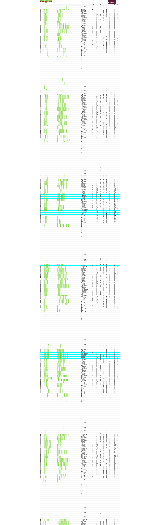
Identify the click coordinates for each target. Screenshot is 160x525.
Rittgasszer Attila (46, 393)
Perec (58, 377)
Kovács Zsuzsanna (47, 253)
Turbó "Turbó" (59, 338)
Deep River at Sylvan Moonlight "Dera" (63, 393)
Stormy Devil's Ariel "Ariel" (61, 515)
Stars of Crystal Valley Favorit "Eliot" (63, 375)
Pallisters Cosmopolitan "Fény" (62, 115)
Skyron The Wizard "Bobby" (61, 64)
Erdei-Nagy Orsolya (47, 89)
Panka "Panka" (59, 511)
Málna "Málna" (59, 488)
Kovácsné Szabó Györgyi (48, 259)
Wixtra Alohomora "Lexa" (61, 480)
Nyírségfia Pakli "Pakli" (60, 68)
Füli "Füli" (58, 153)
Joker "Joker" (59, 484)
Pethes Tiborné (46, 371)
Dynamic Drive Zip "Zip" (61, 111)
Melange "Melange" (60, 209)
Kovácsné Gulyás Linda (47, 257)
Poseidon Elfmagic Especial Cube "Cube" (63, 224)
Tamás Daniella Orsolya (47, 440)
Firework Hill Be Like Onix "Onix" (62, 181)
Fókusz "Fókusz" (59, 119)
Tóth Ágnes (45, 458)
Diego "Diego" (59, 315)
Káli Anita (45, 224)
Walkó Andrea (46, 507)
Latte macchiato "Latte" (60, 205)
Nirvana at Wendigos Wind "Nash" (62, 228)
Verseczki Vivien (46, 490)
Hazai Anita (45, 165)
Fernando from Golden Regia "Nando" (63, 415)
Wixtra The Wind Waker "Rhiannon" (62, 177)
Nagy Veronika (46, 319)
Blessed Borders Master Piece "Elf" (62, 319)
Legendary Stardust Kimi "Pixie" (62, 331)
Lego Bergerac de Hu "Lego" (61, 145)
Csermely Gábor (46, 52)
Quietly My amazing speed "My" (62, 29)
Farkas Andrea (46, 95)
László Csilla (46, 274)
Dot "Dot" (58, 201)
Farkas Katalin (46, 99)
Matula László (46, 299)
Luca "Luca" (59, 36)
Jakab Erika (45, 193)
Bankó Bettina (46, 10)
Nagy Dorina (45, 313)
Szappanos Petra (46, 422)
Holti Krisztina (46, 181)
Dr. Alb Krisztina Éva (47, 66)
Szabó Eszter (46, 420)
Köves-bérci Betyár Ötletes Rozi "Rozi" (63, 107)
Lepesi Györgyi (46, 278)
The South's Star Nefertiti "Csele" (62, 135)
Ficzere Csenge (46, 107)
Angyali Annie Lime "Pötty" (61, 48)
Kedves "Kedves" (60, 125)
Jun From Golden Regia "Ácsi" (62, 367)
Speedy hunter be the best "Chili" (62, 272)
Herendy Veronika (46, 173)
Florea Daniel (46, 111)
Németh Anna (46, 323)
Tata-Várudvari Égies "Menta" (61, 498)
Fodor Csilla (45, 115)
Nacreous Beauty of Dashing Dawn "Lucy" (63, 405)
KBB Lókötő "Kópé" (60, 383)
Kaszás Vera (46, 232)
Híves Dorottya (46, 177)
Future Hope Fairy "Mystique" (61, 199)
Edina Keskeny (46, 72)
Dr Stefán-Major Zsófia (47, 64)
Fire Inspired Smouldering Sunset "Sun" (63, 458)
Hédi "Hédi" (59, 253)
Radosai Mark (46, 387)
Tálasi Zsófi (45, 436)
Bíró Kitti (45, 33)
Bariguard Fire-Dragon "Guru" (61, 268)
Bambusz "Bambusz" (60, 259)
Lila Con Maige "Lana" (60, 323)
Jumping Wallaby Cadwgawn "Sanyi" (63, 352)
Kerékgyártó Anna (46, 240)
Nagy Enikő (45, 315)
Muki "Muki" (59, 456)
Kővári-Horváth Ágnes (47, 268)
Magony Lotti (45, 284)
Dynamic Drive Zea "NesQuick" (62, 56)
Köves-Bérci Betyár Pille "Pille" (62, 76)
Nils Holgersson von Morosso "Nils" (62, 519)
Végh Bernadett (46, 482)
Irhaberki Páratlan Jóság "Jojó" (62, 81)
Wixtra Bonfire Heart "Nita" (61, 193)
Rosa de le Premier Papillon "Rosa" (62, 411)
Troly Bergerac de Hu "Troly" (61, 149)
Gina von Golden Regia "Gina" (62, 426)
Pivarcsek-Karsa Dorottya (48, 377)
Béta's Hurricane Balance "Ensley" (62, 462)
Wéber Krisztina (46, 515)
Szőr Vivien (45, 434)
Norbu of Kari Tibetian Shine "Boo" (62, 58)
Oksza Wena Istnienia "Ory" (61, 476)
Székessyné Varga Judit (47, 426)
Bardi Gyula (45, 13)
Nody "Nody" (59, 371)
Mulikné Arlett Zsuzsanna (47, 309)
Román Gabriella (46, 397)
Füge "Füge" (59, 440)
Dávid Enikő (45, 58)
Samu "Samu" (59, 454)
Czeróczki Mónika (46, 56)
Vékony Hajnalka (46, 488)
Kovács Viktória (46, 251)
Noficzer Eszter (46, 334)
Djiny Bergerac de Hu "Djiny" (61, 141)
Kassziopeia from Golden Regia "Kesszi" (63, 284)
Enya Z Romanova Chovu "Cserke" (62, 160)
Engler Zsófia (46, 85)
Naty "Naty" (59, 21)
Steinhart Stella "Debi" (60, 348)
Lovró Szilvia (46, 280)
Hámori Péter (46, 153)
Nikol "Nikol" (59, 448)
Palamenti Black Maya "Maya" (62, 266)
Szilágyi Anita (46, 430)
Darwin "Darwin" (59, 503)
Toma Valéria (46, 456)
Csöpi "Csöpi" (59, 240)
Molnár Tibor (45, 305)
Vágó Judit (45, 476)
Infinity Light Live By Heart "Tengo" (62, 430)
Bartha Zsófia (46, 17)
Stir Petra (45, 411)
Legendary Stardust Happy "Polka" (62, 379)
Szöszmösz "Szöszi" (60, 257)
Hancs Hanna (46, 157)
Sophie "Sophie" (59, 251)
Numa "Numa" (59, 494)
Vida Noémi (45, 498)
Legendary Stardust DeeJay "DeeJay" (63, 327)
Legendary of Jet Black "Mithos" (62, 185)
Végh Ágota (45, 480)
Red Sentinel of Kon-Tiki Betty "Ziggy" (63, 25)
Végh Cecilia (46, 484)
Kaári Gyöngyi (46, 216)
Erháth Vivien (46, 93)
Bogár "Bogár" (59, 17)
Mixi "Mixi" (58, 470)
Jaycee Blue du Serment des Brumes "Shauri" (64, 85)
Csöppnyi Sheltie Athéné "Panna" (62, 248)
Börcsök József (46, 44)
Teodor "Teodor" (59, 189)
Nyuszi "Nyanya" (59, 344)
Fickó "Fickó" (59, 220)
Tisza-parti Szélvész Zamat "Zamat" (62, 342)
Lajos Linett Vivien (46, 272)
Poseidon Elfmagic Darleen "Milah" (62, 482)
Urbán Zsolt (45, 474)
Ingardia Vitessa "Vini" (60, 363)
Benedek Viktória (46, 21)
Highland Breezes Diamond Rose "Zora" (63, 521)
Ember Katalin (46, 81)
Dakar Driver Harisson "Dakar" (62, 422)
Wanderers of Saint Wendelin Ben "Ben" (63, 95)
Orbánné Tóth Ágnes (47, 344)
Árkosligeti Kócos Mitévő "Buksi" (62, 474)
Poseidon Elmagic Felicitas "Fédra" (62, 397)
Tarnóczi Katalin (46, 450)
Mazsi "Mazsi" (59, 10)
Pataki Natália (46, 363)
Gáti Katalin (45, 129)
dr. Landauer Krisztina (47, 68)
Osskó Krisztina (46, 348)
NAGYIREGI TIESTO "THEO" (62, 129)
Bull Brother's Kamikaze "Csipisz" (62, 165)
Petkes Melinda (46, 375)
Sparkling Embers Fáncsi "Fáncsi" (62, 62)
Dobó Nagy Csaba (46, 62)
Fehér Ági (45, 103)
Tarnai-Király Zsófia (47, 448)
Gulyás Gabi (45, 139)
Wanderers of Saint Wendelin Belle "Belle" (63, 139)
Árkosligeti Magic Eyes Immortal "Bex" (63, 23)
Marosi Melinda (46, 288)
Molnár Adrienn (46, 303)
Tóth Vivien (45, 462)
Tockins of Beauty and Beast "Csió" (62, 244)
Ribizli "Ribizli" (59, 44)
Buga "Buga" (59, 478)
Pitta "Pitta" (59, 40)
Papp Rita (45, 359)
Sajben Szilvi (46, 401)
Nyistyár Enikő (46, 342)
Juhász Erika (46, 199)
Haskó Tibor (45, 160)
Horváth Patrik (46, 189)
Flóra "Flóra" (59, 507)
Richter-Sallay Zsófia (47, 389)
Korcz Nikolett (46, 244)
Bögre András (46, 36)
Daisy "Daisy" (59, 288)
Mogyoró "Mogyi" (59, 387)
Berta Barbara (46, 23)
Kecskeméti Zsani (46, 236)
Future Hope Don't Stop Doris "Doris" (63, 299)
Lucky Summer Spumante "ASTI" (62, 303)
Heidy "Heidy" (59, 33)
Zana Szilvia (45, 521)
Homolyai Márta (46, 185)
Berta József (45, 25)
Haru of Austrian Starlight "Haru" (62, 173)
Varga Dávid (45, 478)
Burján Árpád (46, 48)
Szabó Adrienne (46, 415)
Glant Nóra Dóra (46, 135)
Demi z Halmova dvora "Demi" (62, 280)
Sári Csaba (45, 405)
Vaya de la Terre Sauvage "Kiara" (62, 450)
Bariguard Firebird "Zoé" (61, 157)
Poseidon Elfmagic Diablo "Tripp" (62, 401)
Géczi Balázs (46, 133)
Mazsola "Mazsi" (59, 93)
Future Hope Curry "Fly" (61, 334)
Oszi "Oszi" (59, 309)
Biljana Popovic (46, 29)
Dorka (58, 305)
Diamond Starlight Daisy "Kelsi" (62, 466)
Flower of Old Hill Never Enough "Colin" (63, 434)
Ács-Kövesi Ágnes (46, 6)
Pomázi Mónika (46, 383)
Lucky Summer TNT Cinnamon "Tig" (62, 121)
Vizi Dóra (45, 503)
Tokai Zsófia (45, 454)
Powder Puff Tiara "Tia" (60, 99)
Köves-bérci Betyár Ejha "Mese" (62, 72)
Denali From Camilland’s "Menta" (62, 274)
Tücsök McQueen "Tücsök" (61, 169)
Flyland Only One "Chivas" (61, 89)
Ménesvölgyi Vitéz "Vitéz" (61, 436)
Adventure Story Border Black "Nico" (63, 490)
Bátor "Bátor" (59, 216)
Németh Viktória (46, 327)
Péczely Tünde (46, 367)
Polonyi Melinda (46, 379)
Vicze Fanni (45, 494)
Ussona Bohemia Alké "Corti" (61, 52)
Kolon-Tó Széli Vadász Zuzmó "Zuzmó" (63, 232)
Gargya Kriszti (46, 125)
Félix (58, 407)
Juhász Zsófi (46, 201)
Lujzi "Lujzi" (59, 236)
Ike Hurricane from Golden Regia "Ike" (63, 6)
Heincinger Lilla (46, 169)
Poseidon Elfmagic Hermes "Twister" (63, 278)
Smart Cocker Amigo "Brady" (61, 103)
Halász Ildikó (46, 141)
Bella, (58, 66)
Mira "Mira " (59, 133)
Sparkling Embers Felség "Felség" (62, 420)
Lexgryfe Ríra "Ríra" (60, 389)
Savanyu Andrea (46, 407)
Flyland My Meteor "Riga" (61, 359)
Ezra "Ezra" (59, 313)
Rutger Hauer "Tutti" (60, 13)
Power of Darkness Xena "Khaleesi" (62, 295)
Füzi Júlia (45, 121)
